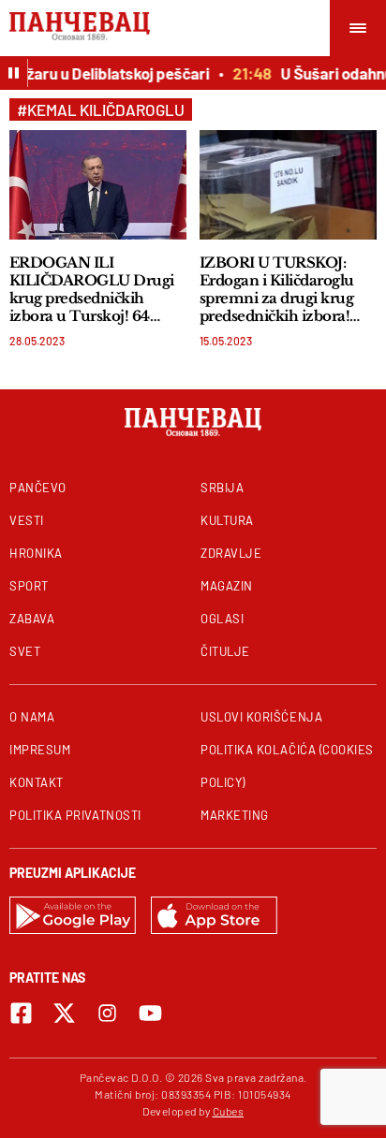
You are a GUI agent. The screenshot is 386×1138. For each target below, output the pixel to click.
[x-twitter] (64, 1013)
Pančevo (38, 487)
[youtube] (150, 1013)
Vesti (26, 520)
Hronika (36, 553)
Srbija (222, 487)
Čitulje (225, 651)
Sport (29, 585)
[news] (97, 185)
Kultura (227, 520)
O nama (31, 716)
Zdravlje (230, 553)
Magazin (226, 585)
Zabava (31, 618)
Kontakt (36, 782)
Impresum (39, 749)
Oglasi (222, 618)
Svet (24, 651)
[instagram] (107, 1013)
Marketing (234, 815)
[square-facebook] (21, 1013)
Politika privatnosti (75, 815)
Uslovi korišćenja (261, 716)
